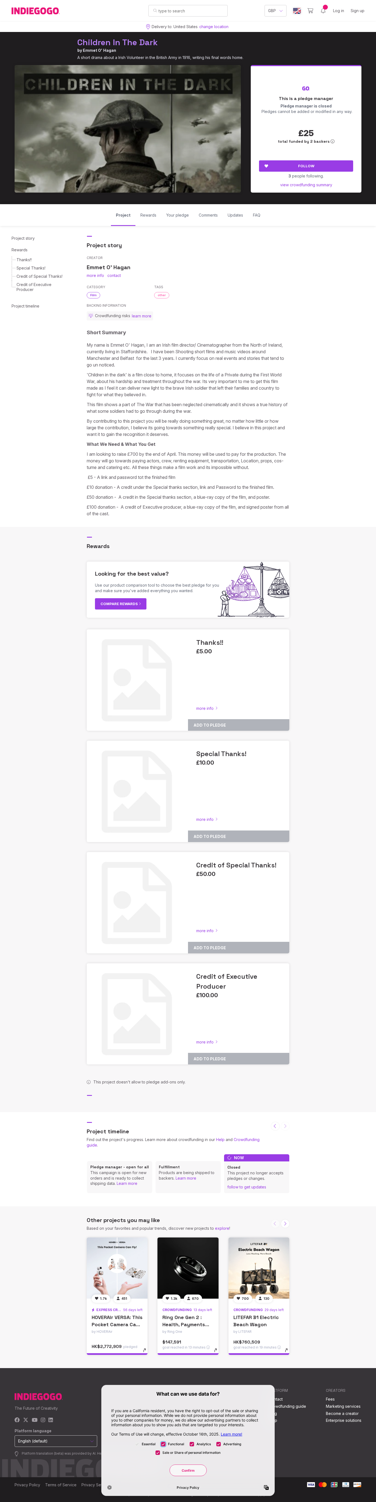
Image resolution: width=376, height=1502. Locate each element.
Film (93, 295)
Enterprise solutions (343, 1420)
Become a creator (342, 1413)
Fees (330, 1399)
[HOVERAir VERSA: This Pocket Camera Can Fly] (117, 1267)
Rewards (20, 249)
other (162, 295)
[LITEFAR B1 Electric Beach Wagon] (258, 1267)
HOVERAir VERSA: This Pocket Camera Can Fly (117, 1324)
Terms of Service (61, 1484)
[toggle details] (147, 1352)
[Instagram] (43, 1420)
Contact (276, 1399)
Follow (306, 166)
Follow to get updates (246, 1187)
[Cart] (310, 10)
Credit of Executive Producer (34, 287)
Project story (23, 238)
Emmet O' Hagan (99, 50)
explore (222, 1228)
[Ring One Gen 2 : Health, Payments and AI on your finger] (187, 1267)
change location (213, 26)
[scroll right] (285, 1224)
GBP (272, 10)
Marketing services (343, 1406)
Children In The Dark (117, 42)
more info (95, 275)
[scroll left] (275, 1126)
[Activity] (323, 10)
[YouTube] (34, 1420)
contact (114, 275)
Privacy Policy (27, 1484)
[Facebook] (17, 1420)
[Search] (155, 10)
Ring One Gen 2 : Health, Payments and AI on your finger (187, 1324)
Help (220, 1139)
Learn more (127, 1183)
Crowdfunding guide (287, 1406)
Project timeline (25, 306)
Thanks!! (24, 259)
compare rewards (119, 604)
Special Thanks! (31, 268)
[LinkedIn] (50, 1420)
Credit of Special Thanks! (39, 276)
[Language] (297, 11)
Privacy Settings (96, 1484)
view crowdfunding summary (306, 184)
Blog (273, 1413)
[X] (25, 1420)
